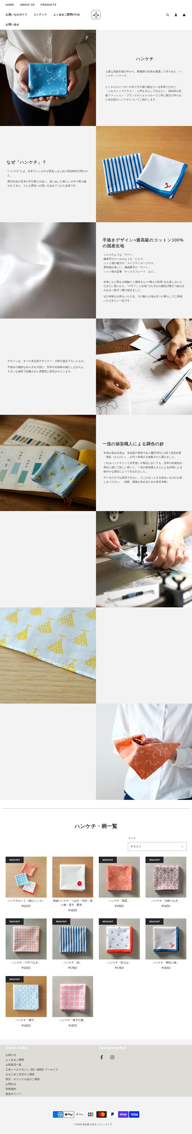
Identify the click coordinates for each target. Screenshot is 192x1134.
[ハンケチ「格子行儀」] (72, 996)
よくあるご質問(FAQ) (66, 14)
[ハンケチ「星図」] (119, 877)
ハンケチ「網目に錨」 (166, 962)
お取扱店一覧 (13, 1064)
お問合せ (11, 1084)
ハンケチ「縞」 (73, 962)
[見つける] (168, 15)
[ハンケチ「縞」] (72, 939)
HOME (10, 5)
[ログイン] (176, 15)
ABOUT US (27, 5)
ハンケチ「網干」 (26, 1020)
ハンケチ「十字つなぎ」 (26, 962)
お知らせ (11, 1055)
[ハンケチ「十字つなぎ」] (26, 939)
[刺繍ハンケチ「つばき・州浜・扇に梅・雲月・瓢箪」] (72, 877)
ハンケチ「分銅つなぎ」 (166, 900)
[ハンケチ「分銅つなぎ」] (166, 877)
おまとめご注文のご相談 (20, 1074)
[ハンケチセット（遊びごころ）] (26, 877)
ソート (132, 838)
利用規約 (11, 1089)
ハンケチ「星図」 (119, 900)
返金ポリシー (13, 1093)
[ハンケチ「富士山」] (119, 939)
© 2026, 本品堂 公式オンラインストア (93, 1124)
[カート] (184, 15)
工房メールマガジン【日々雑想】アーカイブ (32, 1069)
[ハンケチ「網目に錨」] (166, 939)
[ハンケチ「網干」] (26, 996)
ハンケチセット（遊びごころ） (26, 900)
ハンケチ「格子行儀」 (73, 1020)
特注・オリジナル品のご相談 (23, 1079)
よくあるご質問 (15, 1059)
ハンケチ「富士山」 (119, 962)
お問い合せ (12, 24)
